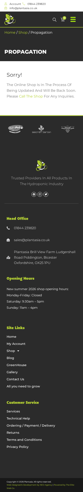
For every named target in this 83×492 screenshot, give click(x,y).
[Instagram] (39, 194)
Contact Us (15, 379)
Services (13, 411)
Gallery (12, 372)
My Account (16, 344)
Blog (10, 358)
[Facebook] (33, 194)
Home (9, 32)
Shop (23, 32)
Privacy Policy (18, 447)
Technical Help (18, 418)
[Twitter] (45, 194)
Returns (13, 433)
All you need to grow (23, 386)
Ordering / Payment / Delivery (31, 426)
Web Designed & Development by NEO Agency (29, 485)
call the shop (31, 96)
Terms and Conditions (24, 440)
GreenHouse (17, 365)
